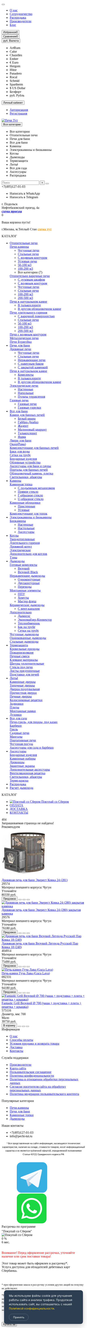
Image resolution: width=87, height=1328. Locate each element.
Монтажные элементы (25, 590)
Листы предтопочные (25, 671)
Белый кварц (27, 418)
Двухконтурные (29, 583)
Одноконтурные (29, 579)
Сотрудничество (21, 14)
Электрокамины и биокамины (31, 517)
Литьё (14, 678)
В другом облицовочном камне (39, 309)
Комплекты (26, 374)
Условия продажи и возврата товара (34, 1043)
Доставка (16, 1047)
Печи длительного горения (28, 312)
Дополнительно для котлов (28, 554)
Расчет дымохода (21, 788)
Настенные (25, 389)
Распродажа (18, 17)
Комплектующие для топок (28, 513)
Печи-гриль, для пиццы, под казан (33, 722)
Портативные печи (23, 740)
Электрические (20, 550)
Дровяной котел (21, 546)
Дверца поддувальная (25, 689)
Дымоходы (17, 561)
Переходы (25, 586)
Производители (20, 21)
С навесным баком (31, 363)
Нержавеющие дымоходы (27, 575)
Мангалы (16, 736)
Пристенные (26, 506)
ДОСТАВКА (19, 809)
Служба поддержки (15, 1057)
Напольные (26, 393)
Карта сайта (18, 1068)
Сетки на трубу (20, 455)
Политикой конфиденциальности (31, 1308)
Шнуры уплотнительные (27, 663)
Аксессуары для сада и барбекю (32, 747)
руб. (11, 40)
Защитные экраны (22, 766)
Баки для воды (20, 451)
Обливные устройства (25, 462)
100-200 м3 (25, 268)
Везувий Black (28, 572)
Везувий (24, 568)
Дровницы (17, 762)
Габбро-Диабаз (28, 422)
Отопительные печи (24, 243)
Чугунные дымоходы (24, 634)
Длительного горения (25, 543)
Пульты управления (31, 396)
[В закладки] (24, 899)
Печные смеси (20, 656)
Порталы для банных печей (29, 469)
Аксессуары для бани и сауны (30, 466)
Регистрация (18, 113)
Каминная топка (21, 484)
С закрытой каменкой (33, 367)
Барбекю (16, 725)
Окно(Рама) (18, 444)
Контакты (16, 1051)
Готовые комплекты (23, 565)
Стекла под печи (21, 667)
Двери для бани (20, 440)
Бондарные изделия (23, 458)
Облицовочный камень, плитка (31, 473)
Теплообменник (29, 623)
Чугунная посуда (21, 744)
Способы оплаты (21, 1040)
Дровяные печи (20, 349)
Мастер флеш (27, 601)
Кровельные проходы (24, 649)
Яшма (22, 437)
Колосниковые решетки (26, 700)
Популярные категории (18, 1101)
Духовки (16, 714)
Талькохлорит (27, 433)
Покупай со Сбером (54, 801)
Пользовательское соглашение (30, 1072)
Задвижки (16, 703)
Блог (13, 25)
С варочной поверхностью (36, 316)
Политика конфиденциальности (32, 1075)
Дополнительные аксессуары (30, 769)
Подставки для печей (24, 674)
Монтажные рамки (23, 711)
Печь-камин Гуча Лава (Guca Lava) (26, 973)
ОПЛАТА (16, 805)
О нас (14, 10)
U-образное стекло (31, 499)
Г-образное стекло (30, 495)
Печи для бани (20, 345)
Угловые (24, 510)
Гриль (14, 729)
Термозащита (19, 645)
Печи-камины (19, 246)
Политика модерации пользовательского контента (44, 1094)
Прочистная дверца (23, 692)
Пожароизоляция (21, 652)
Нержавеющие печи (32, 360)
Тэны (13, 557)
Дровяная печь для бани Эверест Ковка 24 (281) (35, 880)
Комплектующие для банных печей (34, 448)
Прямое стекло (28, 491)
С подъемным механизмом (36, 488)
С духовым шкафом (31, 279)
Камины (15, 480)
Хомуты (23, 597)
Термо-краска (19, 780)
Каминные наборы (23, 758)
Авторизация (19, 110)
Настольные (26, 528)
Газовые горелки (29, 407)
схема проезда (12, 211)
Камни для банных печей (27, 415)
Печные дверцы (21, 696)
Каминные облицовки (25, 502)
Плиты (14, 707)
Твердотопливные (22, 539)
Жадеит (23, 426)
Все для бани (19, 411)
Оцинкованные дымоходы (28, 638)
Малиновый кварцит (32, 429)
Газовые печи (19, 400)
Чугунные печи (28, 250)
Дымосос (24, 616)
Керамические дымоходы (27, 605)
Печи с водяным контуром (28, 334)
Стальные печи (28, 254)
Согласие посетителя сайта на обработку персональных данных (38, 1088)
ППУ (21, 594)
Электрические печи (24, 385)
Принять (18, 1317)
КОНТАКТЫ (19, 812)
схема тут (45, 229)
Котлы (14, 535)
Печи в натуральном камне (28, 301)
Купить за (9, 1324)
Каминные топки (22, 1115)
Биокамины (18, 521)
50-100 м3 (24, 265)
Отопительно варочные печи (30, 276)
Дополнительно (21, 612)
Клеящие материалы (24, 660)
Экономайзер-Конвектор (35, 619)
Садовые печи (19, 733)
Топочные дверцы (22, 685)
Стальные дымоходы (24, 641)
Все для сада (18, 718)
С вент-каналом (29, 608)
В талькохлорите (29, 305)
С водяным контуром (32, 257)
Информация (11, 1029)
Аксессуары (26, 532)
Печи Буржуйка (21, 341)
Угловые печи (27, 261)
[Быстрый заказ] (20, 899)
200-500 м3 (25, 298)
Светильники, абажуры (26, 477)
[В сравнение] (28, 899)
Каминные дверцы (23, 681)
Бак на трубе (26, 627)
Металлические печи (24, 338)
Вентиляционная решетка (27, 773)
